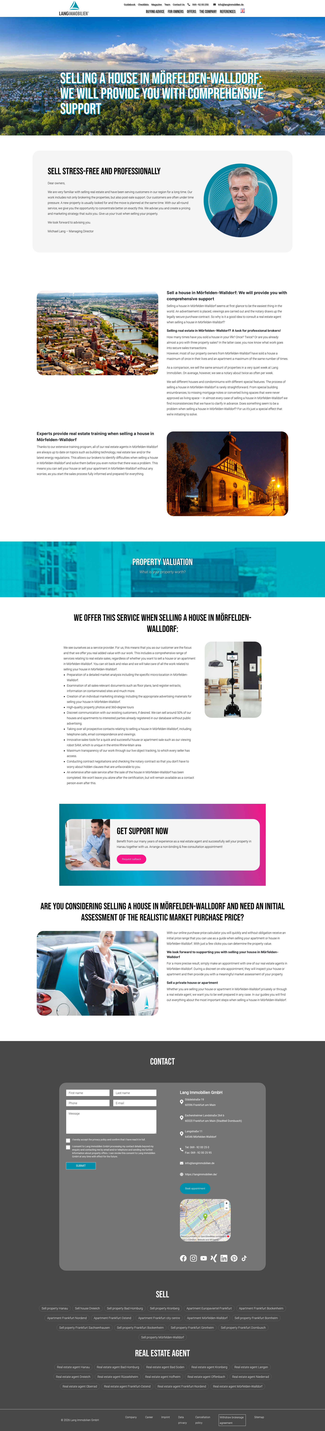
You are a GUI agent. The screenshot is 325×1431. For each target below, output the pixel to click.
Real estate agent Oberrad (80, 1386)
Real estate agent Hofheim (162, 1377)
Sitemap (259, 1417)
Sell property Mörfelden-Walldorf (162, 1337)
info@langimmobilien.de (199, 1163)
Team (167, 4)
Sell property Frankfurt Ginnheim (192, 1327)
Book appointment (195, 1188)
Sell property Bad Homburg (125, 1308)
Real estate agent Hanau (73, 1367)
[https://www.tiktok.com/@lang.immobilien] (244, 1259)
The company (207, 11)
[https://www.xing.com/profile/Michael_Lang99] (213, 1259)
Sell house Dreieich (87, 1308)
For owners (175, 11)
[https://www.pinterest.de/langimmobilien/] (234, 1259)
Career (149, 1417)
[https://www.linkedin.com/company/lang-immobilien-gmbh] (224, 1258)
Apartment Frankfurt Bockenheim (261, 1308)
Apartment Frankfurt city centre (159, 1318)
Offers (191, 11)
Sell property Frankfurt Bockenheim (140, 1327)
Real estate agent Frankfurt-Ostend (127, 1386)
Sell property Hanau (55, 1308)
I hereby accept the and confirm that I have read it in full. (108, 1139)
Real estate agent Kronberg (209, 1367)
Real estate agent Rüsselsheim (118, 1377)
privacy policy (99, 1139)
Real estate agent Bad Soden (165, 1367)
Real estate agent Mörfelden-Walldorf (237, 1386)
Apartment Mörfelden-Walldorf (207, 1318)
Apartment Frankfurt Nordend (67, 1318)
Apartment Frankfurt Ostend (112, 1318)
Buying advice (155, 11)
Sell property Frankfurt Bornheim (256, 1318)
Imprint (165, 1417)
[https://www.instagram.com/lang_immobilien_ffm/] (193, 1258)
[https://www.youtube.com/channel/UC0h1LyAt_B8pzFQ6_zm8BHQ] (203, 1259)
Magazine (156, 4)
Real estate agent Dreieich (73, 1377)
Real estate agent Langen (251, 1367)
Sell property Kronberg (164, 1308)
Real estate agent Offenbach (206, 1377)
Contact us (179, 4)
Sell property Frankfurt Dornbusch (243, 1327)
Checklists (143, 4)
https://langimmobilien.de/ (201, 1174)
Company (131, 1417)
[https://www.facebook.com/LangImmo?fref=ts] (183, 1259)
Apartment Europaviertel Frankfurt (209, 1308)
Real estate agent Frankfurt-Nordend (182, 1386)
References (227, 11)
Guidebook (129, 4)
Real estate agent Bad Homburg (118, 1367)
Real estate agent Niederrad (250, 1377)
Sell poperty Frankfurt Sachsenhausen (84, 1327)
